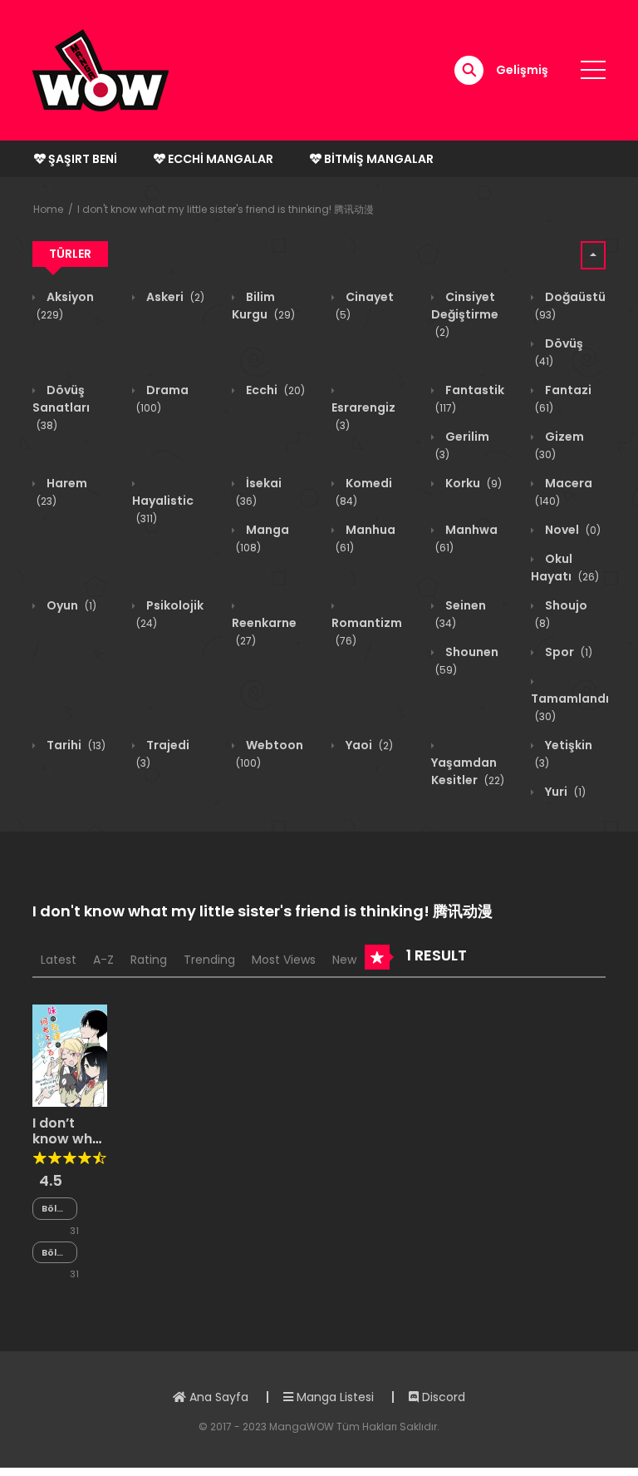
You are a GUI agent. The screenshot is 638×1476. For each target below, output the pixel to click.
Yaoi (368, 745)
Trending (209, 959)
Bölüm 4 (55, 1209)
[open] (593, 70)
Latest (58, 959)
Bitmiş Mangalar (377, 159)
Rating (148, 959)
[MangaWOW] (100, 69)
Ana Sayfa (217, 1397)
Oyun (70, 605)
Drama (162, 398)
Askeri (174, 297)
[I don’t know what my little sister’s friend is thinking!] (69, 1054)
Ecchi (274, 390)
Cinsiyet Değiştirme (464, 314)
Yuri (564, 791)
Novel (571, 529)
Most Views (284, 959)
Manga (262, 538)
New (344, 959)
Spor (567, 652)
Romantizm (366, 631)
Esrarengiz (363, 415)
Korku (472, 483)
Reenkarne (264, 631)
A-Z (103, 959)
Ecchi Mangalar (219, 159)
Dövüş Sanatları (61, 407)
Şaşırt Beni (81, 159)
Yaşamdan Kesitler (467, 771)
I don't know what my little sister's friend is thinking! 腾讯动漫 (225, 209)
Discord (442, 1397)
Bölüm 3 (55, 1253)
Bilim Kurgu (263, 306)
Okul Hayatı (565, 567)
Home (48, 209)
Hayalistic (163, 509)
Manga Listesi (333, 1397)
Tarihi (75, 745)
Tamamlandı (570, 706)
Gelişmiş (522, 70)
